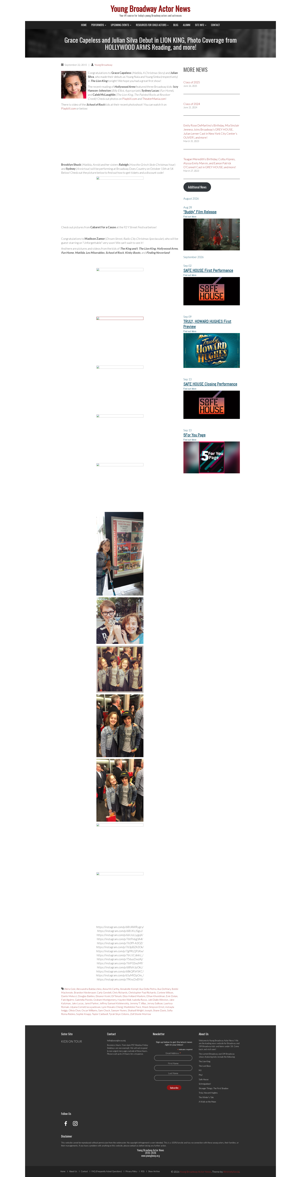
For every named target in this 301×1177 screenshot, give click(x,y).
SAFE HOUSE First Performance (208, 270)
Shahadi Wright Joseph (140, 1010)
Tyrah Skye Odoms (119, 1013)
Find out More (189, 216)
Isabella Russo (139, 999)
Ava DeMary (164, 988)
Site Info (200, 25)
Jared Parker (91, 1003)
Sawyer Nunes (119, 1010)
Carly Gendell (104, 992)
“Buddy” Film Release (200, 211)
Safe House (204, 1079)
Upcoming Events (120, 25)
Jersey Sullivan (155, 1003)
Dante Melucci (69, 996)
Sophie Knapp (83, 1013)
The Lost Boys (205, 1066)
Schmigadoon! (205, 1084)
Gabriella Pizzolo (83, 999)
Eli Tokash (116, 996)
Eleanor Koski (103, 996)
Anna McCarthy (111, 988)
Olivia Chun (75, 1010)
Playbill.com (129, 98)
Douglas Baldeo (86, 996)
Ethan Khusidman (155, 996)
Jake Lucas (78, 1003)
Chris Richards (119, 992)
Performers (98, 25)
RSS (142, 1171)
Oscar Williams (89, 1010)
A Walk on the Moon (207, 1101)
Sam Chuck (104, 1010)
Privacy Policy (131, 1171)
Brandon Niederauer (85, 992)
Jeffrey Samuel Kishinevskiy (114, 1003)
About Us (73, 1171)
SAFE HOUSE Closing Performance (210, 384)
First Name (173, 1063)
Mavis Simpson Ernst (153, 1006)
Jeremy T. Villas (138, 1003)
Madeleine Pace (132, 1006)
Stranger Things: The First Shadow (213, 1088)
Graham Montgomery (104, 999)
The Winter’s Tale (206, 1097)
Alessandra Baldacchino (89, 988)
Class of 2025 (191, 82)
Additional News (197, 187)
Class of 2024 (191, 104)
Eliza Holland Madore (134, 996)
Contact (215, 25)
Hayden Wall (124, 999)
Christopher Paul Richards (142, 992)
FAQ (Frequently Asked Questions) (107, 1171)
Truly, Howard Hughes (208, 1092)
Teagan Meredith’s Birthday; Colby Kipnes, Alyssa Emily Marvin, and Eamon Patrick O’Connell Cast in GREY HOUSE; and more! (209, 163)
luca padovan (93, 1006)
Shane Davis (159, 1010)
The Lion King (204, 1061)
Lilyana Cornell (78, 1006)
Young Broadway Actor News (150, 8)
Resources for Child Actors (151, 25)
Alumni (186, 25)
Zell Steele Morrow (140, 1013)
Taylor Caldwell (100, 1013)
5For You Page (194, 435)
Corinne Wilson (165, 992)
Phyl (200, 1075)
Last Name (173, 1073)
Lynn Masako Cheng (112, 1006)
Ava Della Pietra (147, 988)
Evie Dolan (171, 996)
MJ (200, 1070)
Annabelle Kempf (129, 988)
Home (84, 25)
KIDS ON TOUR (71, 1041)
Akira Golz (70, 988)
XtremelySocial (231, 1171)
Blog (175, 25)
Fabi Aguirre (67, 999)
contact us (134, 1145)
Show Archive (154, 1171)
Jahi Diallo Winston (158, 999)
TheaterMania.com (153, 98)
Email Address (173, 1053)
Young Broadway (103, 64)
